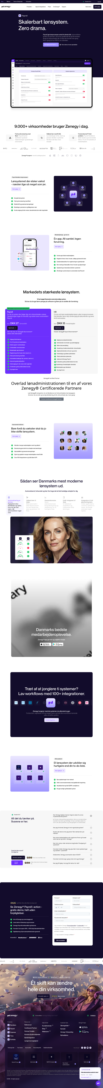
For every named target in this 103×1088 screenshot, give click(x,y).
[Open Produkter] (32, 6)
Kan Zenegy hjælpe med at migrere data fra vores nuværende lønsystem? (68, 815)
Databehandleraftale (48, 1047)
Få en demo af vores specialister (69, 44)
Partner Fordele (29, 1031)
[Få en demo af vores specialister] (60, 44)
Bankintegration (29, 1038)
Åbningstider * (65, 1025)
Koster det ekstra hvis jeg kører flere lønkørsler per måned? (68, 832)
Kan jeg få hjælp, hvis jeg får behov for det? (66, 863)
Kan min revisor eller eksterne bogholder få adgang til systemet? (69, 844)
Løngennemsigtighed (31, 1041)
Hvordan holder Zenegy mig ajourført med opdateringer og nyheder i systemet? (70, 849)
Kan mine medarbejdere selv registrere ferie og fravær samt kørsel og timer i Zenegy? (69, 838)
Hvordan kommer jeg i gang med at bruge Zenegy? (68, 859)
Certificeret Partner (30, 1028)
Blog (44, 1029)
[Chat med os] (98, 1083)
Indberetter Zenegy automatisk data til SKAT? (67, 855)
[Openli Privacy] (19, 1062)
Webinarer (46, 1031)
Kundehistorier (47, 1026)
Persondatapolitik (37, 1047)
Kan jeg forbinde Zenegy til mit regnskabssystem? (68, 827)
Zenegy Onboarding (66, 1032)
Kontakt (62, 1029)
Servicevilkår (28, 1047)
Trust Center (20, 1047)
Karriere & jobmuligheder (32, 1034)
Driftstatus (93, 1015)
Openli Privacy (15, 1062)
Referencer (28, 1025)
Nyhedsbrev (64, 1035)
